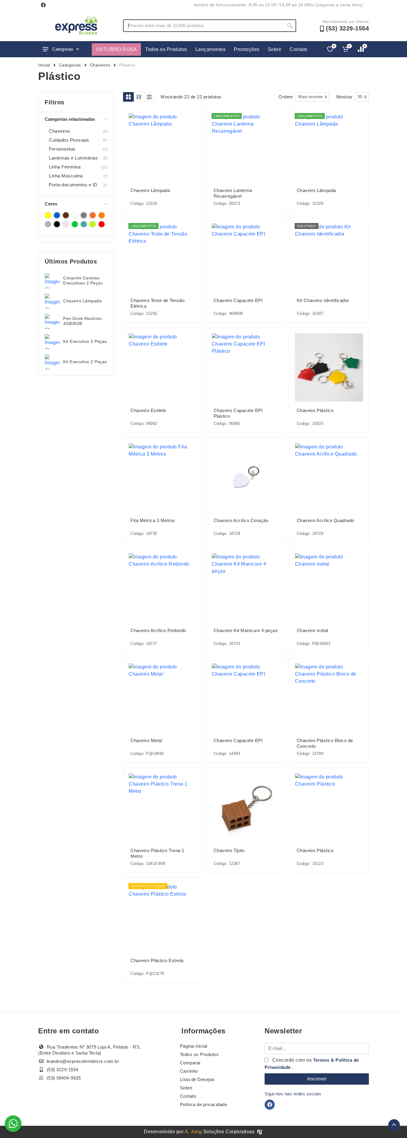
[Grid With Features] (138, 97)
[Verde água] (83, 224)
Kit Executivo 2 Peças (85, 341)
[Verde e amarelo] (92, 224)
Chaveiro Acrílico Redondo (158, 630)
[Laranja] (101, 215)
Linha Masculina (66, 175)
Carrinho (189, 1071)
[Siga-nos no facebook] (43, 5)
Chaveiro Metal (146, 740)
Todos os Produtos (166, 49)
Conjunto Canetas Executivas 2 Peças (82, 280)
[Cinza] (83, 215)
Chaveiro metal (312, 630)
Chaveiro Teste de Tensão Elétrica (157, 303)
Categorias (62, 49)
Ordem (286, 96)
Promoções (247, 49)
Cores (51, 203)
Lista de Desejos (197, 1079)
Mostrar (344, 96)
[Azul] (57, 215)
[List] (149, 97)
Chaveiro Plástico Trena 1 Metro (157, 853)
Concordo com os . (312, 1064)
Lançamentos (210, 49)
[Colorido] (92, 215)
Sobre (275, 49)
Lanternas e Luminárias (73, 157)
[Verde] (75, 224)
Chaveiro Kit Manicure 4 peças (246, 630)
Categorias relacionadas (70, 119)
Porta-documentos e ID (73, 184)
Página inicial (193, 1046)
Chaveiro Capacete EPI (238, 300)
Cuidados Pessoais (69, 140)
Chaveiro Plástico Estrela (157, 960)
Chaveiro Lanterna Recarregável (233, 193)
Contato (298, 49)
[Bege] (66, 215)
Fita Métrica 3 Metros (153, 520)
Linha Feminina (64, 166)
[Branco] (75, 215)
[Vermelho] (101, 224)
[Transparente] (66, 224)
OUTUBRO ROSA (116, 49)
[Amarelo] (48, 215)
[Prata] (48, 224)
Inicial (44, 65)
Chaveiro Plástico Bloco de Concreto (325, 743)
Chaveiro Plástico (315, 410)
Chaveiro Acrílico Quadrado (325, 520)
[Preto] (57, 224)
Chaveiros (100, 65)
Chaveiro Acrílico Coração (241, 520)
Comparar (190, 1062)
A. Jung (193, 1131)
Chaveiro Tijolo (229, 850)
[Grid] (128, 97)
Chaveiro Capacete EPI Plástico (238, 413)
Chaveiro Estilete (148, 410)
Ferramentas (62, 148)
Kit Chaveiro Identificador (323, 300)
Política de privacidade (203, 1104)
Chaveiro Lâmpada (82, 300)
